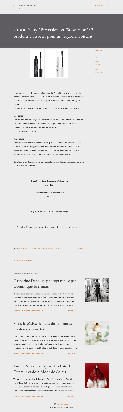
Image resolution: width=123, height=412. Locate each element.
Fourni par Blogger (62, 404)
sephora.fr (75, 227)
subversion (98, 72)
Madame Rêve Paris (24, 5)
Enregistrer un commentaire (22, 260)
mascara (97, 64)
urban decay (98, 75)
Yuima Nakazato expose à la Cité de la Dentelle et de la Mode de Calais (44, 368)
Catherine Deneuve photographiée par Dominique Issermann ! (44, 283)
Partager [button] (98, 51)
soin (96, 69)
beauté (97, 61)
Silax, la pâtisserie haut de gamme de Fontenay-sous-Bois (42, 326)
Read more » (72, 311)
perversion (98, 67)
